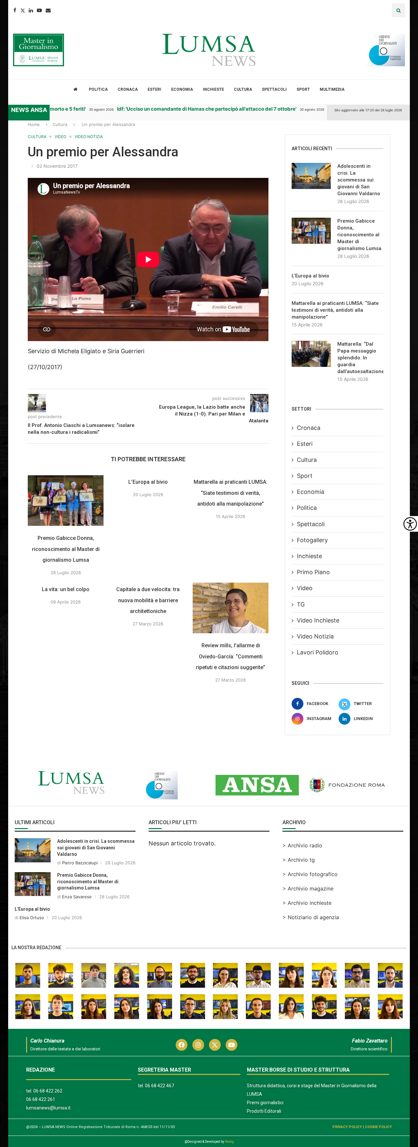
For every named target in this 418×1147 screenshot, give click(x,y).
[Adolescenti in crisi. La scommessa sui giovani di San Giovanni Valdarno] (311, 176)
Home (34, 124)
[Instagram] (198, 1045)
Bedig (229, 1141)
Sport (303, 89)
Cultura (243, 89)
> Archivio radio (302, 845)
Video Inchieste (318, 620)
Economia (182, 89)
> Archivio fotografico (310, 874)
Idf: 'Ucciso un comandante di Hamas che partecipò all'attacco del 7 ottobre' (192, 109)
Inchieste (213, 89)
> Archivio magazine (307, 888)
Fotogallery (312, 540)
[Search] (398, 10)
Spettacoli (274, 89)
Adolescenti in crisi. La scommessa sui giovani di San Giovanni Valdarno (358, 179)
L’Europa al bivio (148, 482)
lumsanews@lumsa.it (48, 1107)
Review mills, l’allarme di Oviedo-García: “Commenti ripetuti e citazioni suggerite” (230, 656)
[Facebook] (15, 10)
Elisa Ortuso (32, 917)
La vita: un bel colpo (65, 589)
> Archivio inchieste (306, 903)
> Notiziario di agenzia (310, 917)
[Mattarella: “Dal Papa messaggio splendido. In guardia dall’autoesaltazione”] (311, 354)
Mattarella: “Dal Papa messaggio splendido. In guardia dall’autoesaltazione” (360, 357)
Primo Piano (313, 572)
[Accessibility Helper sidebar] (410, 524)
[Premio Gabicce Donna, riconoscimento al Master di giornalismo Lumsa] (66, 500)
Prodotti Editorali (264, 1111)
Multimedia (332, 89)
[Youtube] (39, 10)
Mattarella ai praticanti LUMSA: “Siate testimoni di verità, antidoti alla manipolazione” (230, 493)
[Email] (48, 10)
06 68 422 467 (159, 1085)
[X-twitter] (215, 1045)
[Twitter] (22, 10)
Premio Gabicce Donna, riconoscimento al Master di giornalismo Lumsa (66, 549)
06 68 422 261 (40, 1099)
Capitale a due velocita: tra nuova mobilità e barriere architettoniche (148, 600)
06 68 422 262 (47, 1090)
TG (301, 604)
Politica (98, 89)
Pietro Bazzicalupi (80, 862)
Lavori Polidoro (317, 652)
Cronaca (128, 89)
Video (305, 588)
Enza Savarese (77, 896)
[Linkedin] (30, 10)
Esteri (154, 89)
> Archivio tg (298, 859)
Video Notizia (315, 636)
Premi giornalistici (265, 1102)
